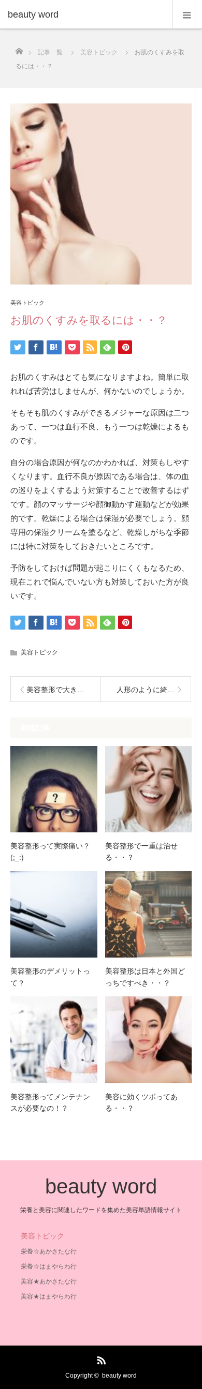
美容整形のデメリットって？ (50, 977)
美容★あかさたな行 (49, 1281)
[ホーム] (19, 48)
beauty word (101, 1186)
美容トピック (27, 303)
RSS (100, 1358)
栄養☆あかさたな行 (49, 1251)
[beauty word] (85, 14)
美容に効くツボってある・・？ (141, 1102)
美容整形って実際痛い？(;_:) (50, 851)
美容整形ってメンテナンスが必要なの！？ (50, 1102)
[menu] (187, 14)
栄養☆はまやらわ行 (49, 1266)
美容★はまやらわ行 (49, 1296)
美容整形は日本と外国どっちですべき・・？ (145, 977)
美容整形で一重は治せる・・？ (141, 851)
